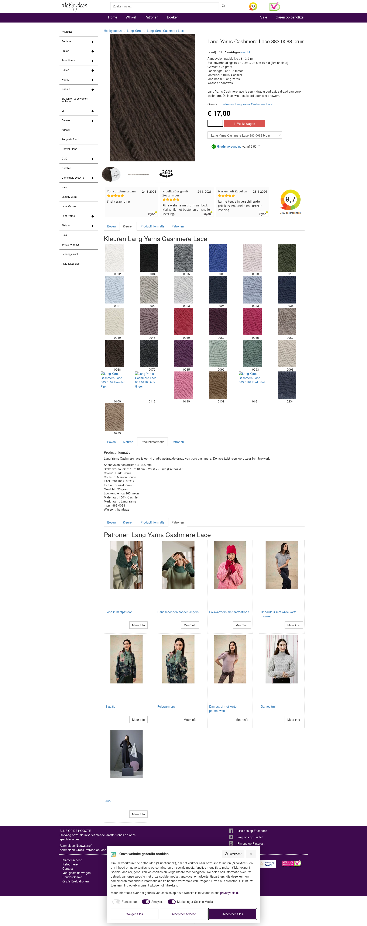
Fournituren (68, 60)
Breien (65, 50)
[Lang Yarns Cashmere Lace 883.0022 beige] (149, 289)
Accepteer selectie (183, 914)
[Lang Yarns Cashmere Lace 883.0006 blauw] (218, 258)
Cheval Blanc (69, 149)
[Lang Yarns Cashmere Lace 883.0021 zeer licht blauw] (114, 289)
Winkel (131, 17)
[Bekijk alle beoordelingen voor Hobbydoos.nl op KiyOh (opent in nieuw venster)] (256, 6)
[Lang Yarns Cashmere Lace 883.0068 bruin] (114, 353)
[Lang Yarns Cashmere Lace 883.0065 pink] (252, 321)
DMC (65, 158)
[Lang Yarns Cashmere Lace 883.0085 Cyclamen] (183, 353)
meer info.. (246, 52)
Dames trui (268, 706)
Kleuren (128, 226)
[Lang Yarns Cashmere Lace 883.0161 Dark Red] (252, 385)
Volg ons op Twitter (250, 837)
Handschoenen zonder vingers (178, 612)
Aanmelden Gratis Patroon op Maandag (86, 850)
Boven (111, 226)
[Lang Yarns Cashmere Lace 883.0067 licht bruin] (287, 321)
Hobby (65, 79)
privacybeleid (229, 893)
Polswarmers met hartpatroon (229, 612)
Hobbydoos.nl (113, 30)
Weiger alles (134, 914)
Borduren (67, 41)
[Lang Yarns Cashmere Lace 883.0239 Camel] (114, 417)
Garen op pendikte (289, 17)
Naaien (66, 89)
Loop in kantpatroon (119, 612)
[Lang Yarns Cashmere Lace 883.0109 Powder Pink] (114, 385)
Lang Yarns (68, 216)
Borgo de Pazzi (70, 139)
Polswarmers (166, 706)
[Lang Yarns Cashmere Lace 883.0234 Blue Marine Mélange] (287, 385)
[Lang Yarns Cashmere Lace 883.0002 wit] (114, 258)
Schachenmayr (70, 244)
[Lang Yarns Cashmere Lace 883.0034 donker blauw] (287, 289)
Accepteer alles (232, 914)
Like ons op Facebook (252, 831)
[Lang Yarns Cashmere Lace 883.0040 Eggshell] (114, 321)
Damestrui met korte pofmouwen (223, 708)
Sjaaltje (110, 706)
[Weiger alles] (251, 854)
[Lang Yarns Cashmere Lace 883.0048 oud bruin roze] (149, 321)
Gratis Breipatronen (75, 881)
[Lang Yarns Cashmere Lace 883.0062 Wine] (218, 321)
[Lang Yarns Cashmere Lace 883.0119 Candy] (183, 385)
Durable (66, 168)
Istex (64, 187)
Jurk (108, 801)
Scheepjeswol (70, 254)
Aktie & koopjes (70, 263)
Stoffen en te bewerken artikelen (75, 100)
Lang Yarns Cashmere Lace (166, 30)
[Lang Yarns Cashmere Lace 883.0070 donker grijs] (149, 353)
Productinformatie (152, 226)
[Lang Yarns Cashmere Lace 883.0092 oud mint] (218, 353)
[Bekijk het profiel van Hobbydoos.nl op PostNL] (266, 864)
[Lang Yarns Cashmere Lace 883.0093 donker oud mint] (252, 353)
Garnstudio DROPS (73, 177)
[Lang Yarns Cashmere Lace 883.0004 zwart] (149, 258)
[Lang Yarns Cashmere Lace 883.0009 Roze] (252, 258)
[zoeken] (223, 6)
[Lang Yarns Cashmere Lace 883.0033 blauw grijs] (252, 289)
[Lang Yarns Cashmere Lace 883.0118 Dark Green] (149, 385)
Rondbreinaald (72, 877)
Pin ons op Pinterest (250, 843)
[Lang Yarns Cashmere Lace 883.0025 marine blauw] (218, 289)
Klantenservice (72, 860)
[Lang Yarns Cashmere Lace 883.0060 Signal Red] (183, 321)
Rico (64, 235)
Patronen (151, 17)
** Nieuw (67, 31)
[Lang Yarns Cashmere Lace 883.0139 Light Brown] (218, 385)
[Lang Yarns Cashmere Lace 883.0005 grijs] (183, 258)
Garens (66, 120)
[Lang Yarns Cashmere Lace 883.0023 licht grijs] (183, 289)
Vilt (63, 110)
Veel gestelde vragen (76, 873)
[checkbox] (124, 901)
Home (112, 17)
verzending (229, 146)
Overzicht (235, 854)
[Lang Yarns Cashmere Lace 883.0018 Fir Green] (287, 258)
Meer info (138, 625)
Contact (67, 868)
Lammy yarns (69, 196)
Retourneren (70, 864)
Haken (65, 70)
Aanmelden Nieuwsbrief (76, 845)
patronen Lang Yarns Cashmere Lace (247, 104)
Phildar (66, 225)
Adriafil (66, 129)
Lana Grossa (69, 206)
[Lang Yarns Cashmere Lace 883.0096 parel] (287, 353)
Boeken (173, 17)
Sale (263, 17)
